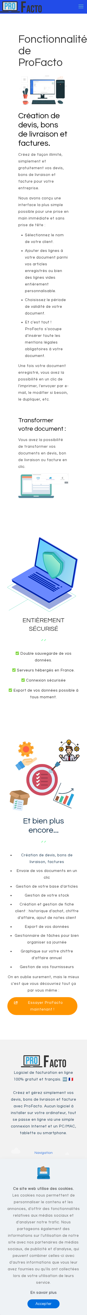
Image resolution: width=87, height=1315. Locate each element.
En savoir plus (43, 1293)
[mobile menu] (81, 7)
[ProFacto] (21, 6)
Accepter (43, 1304)
